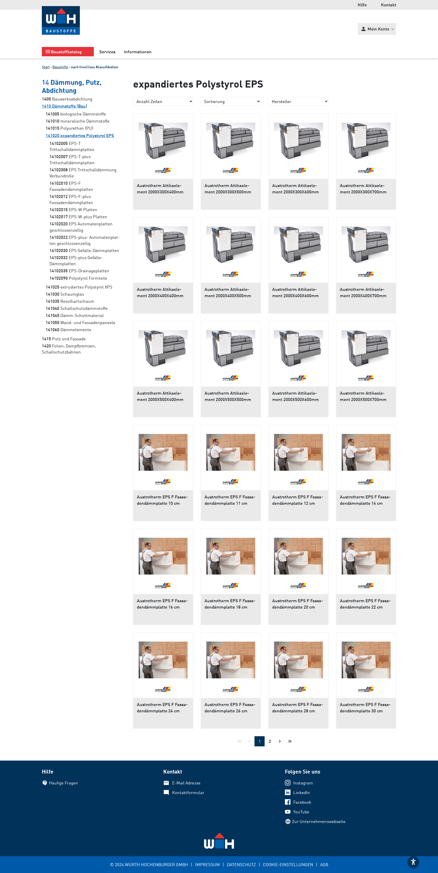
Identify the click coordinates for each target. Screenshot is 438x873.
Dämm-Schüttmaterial (75, 315)
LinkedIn (301, 792)
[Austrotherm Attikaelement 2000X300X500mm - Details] (231, 139)
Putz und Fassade (64, 338)
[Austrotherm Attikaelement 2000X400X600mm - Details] (298, 242)
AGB (324, 864)
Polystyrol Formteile (78, 278)
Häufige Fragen (63, 782)
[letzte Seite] (290, 741)
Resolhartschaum (70, 301)
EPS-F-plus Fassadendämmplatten (71, 199)
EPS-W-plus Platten (78, 216)
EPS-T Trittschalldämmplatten (72, 146)
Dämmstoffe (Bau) (64, 106)
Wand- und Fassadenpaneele (80, 322)
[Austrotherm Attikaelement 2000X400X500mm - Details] (231, 242)
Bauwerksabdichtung (67, 99)
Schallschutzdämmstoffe (77, 308)
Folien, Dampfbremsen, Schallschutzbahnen (69, 349)
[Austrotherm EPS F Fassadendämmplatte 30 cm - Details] (366, 658)
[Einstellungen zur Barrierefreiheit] (413, 862)
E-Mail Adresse (186, 782)
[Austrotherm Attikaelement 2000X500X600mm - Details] (298, 346)
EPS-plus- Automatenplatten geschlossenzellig (84, 240)
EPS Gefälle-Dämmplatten (84, 250)
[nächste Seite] (280, 741)
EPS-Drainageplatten (79, 270)
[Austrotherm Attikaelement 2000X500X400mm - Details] (163, 346)
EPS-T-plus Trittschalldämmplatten (72, 159)
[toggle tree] (68, 51)
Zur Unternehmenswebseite (318, 821)
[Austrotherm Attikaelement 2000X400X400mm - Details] (163, 242)
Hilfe (362, 4)
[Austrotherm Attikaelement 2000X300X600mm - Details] (298, 139)
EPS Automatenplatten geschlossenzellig (81, 226)
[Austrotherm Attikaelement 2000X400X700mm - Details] (366, 242)
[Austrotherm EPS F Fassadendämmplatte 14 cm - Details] (366, 450)
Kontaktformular (188, 792)
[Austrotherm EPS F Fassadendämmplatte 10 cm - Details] (163, 450)
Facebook (302, 802)
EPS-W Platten (73, 209)
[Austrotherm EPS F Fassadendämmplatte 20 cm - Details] (298, 554)
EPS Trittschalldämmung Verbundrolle (82, 172)
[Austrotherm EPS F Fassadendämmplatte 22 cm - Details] (366, 554)
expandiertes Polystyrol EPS (80, 135)
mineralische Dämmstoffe (78, 121)
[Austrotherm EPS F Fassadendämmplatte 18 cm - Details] (231, 554)
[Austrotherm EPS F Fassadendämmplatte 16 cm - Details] (163, 554)
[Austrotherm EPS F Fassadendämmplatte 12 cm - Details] (298, 450)
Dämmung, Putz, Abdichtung (72, 86)
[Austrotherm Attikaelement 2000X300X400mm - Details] (163, 139)
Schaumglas (65, 294)
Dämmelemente (68, 329)
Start (46, 67)
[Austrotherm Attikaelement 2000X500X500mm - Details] (231, 346)
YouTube (301, 811)
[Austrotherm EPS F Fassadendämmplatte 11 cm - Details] (231, 450)
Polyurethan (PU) (69, 128)
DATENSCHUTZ (241, 864)
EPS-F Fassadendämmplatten (71, 186)
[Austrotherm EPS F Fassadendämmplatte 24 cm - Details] (163, 658)
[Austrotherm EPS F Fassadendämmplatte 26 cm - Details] (231, 658)
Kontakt (388, 4)
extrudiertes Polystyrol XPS (79, 287)
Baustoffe (60, 67)
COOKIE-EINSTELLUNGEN (288, 864)
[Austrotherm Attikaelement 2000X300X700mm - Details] (366, 139)
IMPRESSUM (207, 864)
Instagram (303, 782)
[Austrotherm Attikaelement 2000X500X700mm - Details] (366, 346)
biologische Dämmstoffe (76, 113)
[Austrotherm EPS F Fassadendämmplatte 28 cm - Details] (298, 658)
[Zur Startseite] (61, 20)
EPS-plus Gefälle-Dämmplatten (76, 260)
